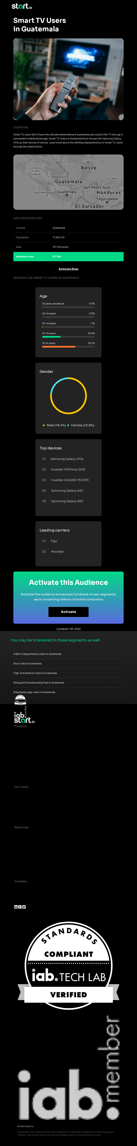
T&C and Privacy (25, 854)
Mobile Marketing (26, 807)
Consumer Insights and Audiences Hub (40, 793)
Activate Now (68, 269)
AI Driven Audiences (28, 746)
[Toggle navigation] (122, 6)
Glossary (20, 847)
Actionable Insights (27, 773)
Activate (68, 612)
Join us (19, 894)
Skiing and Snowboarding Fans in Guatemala (38, 682)
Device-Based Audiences (31, 739)
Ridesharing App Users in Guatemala (34, 692)
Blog (17, 841)
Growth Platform (25, 759)
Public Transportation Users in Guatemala (37, 654)
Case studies (23, 834)
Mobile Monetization (28, 813)
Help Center (22, 867)
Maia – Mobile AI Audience (32, 733)
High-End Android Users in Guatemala (35, 673)
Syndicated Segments (29, 753)
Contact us (21, 861)
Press (18, 901)
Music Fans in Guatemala (27, 663)
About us (20, 888)
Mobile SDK (22, 766)
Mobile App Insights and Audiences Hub (41, 800)
